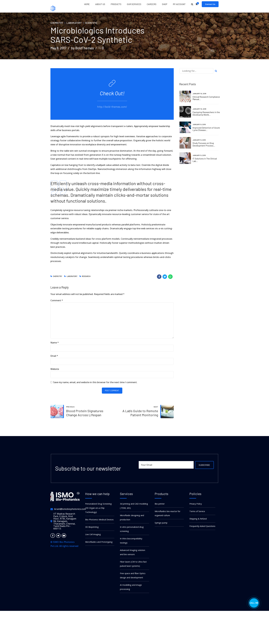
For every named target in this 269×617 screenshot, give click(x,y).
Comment (56, 300)
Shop (164, 4)
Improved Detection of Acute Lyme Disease (206, 128)
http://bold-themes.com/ (112, 106)
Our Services (134, 4)
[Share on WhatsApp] (170, 276)
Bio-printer (160, 503)
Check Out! (112, 93)
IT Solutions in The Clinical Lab (205, 159)
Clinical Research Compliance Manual (206, 98)
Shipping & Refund (198, 518)
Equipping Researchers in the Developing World (206, 113)
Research (86, 276)
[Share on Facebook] (159, 276)
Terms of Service (197, 511)
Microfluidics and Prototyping (99, 542)
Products (116, 4)
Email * (54, 355)
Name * (54, 342)
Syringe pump (161, 522)
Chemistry (56, 22)
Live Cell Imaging (93, 534)
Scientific (91, 22)
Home (87, 4)
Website (54, 369)
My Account (179, 4)
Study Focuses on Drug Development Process (203, 144)
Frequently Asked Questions (202, 526)
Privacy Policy (195, 503)
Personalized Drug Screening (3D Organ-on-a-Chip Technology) (98, 507)
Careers (151, 4)
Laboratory (74, 22)
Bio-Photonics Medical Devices (99, 519)
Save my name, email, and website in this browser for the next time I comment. (95, 382)
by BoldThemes (82, 48)
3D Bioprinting (92, 527)
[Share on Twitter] (165, 276)
